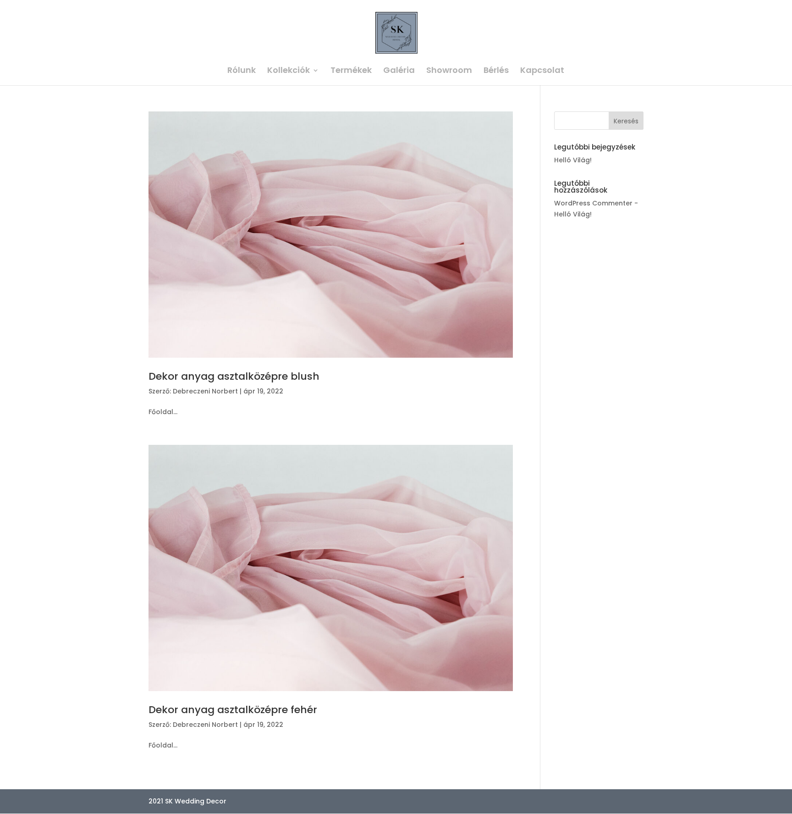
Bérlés (496, 71)
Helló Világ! (573, 160)
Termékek (351, 71)
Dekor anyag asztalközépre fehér (232, 710)
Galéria (399, 71)
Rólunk (241, 71)
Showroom (449, 71)
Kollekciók (288, 71)
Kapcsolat (542, 71)
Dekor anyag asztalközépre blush (233, 376)
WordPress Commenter (593, 203)
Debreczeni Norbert (205, 391)
